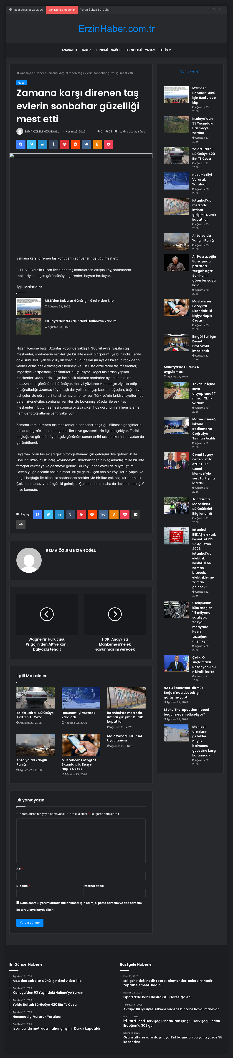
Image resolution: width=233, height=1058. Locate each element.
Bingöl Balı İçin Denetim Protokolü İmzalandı (204, 343)
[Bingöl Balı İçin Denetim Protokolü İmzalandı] (176, 342)
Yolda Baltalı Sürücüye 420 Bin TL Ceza (107, 9)
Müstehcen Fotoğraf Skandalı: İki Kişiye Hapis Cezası (79, 764)
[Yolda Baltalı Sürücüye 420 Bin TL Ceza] (35, 698)
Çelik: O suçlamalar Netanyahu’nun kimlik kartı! (204, 664)
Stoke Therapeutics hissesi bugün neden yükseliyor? (186, 712)
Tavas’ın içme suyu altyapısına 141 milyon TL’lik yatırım (204, 393)
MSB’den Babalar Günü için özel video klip (79, 300)
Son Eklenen (190, 71)
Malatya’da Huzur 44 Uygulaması (124, 738)
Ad (19, 869)
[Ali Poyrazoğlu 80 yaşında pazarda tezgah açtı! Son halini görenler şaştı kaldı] (176, 262)
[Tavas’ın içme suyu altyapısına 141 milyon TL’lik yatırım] (176, 390)
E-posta (23, 886)
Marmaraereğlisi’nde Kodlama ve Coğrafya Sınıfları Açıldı (204, 429)
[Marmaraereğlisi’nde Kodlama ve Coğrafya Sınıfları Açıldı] (176, 425)
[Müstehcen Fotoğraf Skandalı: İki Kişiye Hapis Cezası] (81, 745)
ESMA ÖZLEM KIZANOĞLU (42, 131)
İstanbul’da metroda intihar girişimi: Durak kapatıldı (125, 717)
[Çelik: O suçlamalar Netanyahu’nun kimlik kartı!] (176, 663)
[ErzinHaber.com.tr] (116, 28)
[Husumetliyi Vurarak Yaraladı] (81, 698)
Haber (86, 50)
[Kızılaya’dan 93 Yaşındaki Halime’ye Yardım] (28, 326)
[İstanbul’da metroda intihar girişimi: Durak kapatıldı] (126, 698)
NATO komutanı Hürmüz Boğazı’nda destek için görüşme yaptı (183, 693)
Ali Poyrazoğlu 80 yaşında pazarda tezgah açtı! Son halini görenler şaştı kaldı (204, 270)
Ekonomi (101, 50)
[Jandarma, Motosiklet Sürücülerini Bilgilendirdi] (176, 505)
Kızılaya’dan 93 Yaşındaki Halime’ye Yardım (80, 321)
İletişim (165, 50)
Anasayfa (69, 50)
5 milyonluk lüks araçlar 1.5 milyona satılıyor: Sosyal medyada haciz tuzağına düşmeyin (202, 622)
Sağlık (116, 50)
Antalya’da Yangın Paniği (31, 762)
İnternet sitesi (94, 886)
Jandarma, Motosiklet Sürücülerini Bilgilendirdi (202, 506)
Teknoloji (133, 50)
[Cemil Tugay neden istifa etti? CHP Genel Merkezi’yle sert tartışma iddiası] (176, 460)
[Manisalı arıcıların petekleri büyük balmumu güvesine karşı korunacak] (176, 732)
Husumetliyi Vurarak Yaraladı (78, 715)
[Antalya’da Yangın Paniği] (35, 745)
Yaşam (150, 50)
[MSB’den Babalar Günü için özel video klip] (28, 306)
